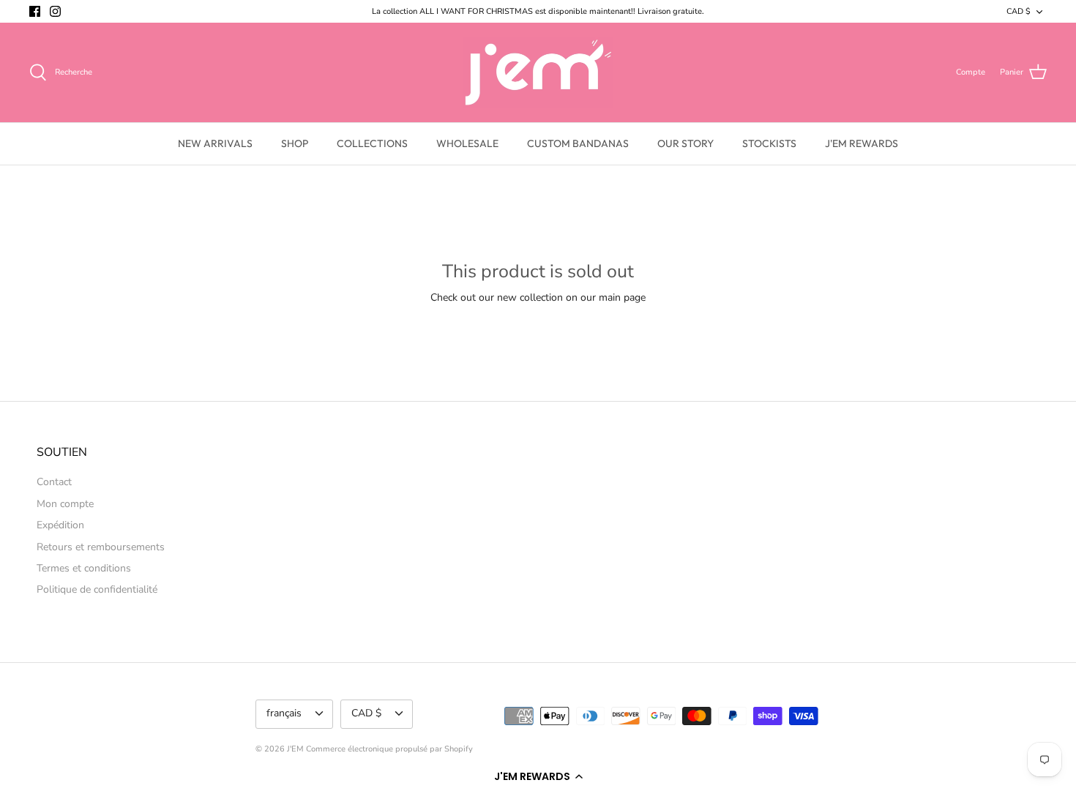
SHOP (294, 143)
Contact (54, 482)
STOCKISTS (769, 143)
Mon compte (65, 504)
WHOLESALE (467, 143)
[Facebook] (34, 11)
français (284, 713)
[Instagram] (55, 11)
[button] (538, 776)
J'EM (295, 748)
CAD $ (1018, 11)
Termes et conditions (84, 568)
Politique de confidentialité (97, 589)
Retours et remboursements (101, 547)
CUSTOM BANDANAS (578, 143)
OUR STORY (685, 143)
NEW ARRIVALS (215, 143)
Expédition (60, 525)
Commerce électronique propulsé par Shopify (389, 748)
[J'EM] (538, 72)
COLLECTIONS (372, 143)
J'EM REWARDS (861, 143)
